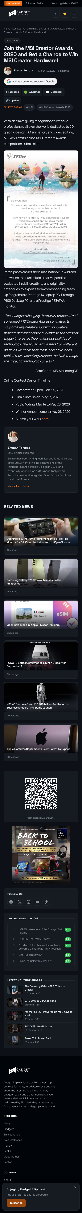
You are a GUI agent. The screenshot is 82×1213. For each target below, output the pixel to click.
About (7, 1180)
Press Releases (13, 1140)
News (7, 1123)
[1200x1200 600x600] (41, 882)
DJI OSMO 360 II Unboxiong (40, 1000)
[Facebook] (11, 902)
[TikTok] (46, 902)
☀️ (65, 14)
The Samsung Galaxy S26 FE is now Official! (45, 988)
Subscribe (16, 1203)
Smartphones (12, 1134)
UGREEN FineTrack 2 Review (34, 939)
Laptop (8, 1162)
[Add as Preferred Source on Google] (30, 81)
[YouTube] (37, 902)
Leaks (7, 1151)
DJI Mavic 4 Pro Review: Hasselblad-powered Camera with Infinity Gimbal (40, 946)
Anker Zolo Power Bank (38, 1038)
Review (8, 1145)
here (45, 419)
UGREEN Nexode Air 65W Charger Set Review (40, 931)
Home (7, 28)
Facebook (12, 92)
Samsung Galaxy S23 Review (35, 961)
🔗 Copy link (12, 100)
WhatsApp (32, 92)
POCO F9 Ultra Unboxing (39, 1026)
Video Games (11, 1156)
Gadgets (9, 1129)
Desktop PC (18, 28)
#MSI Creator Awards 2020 (54, 107)
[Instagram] (28, 902)
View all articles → (18, 486)
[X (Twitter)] (19, 902)
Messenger (54, 92)
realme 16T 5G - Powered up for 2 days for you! (49, 1013)
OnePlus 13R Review (30, 954)
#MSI (29, 107)
